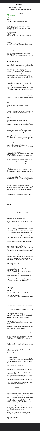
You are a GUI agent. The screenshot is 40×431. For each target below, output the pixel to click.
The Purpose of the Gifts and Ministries (11, 15)
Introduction (8, 14)
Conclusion (8, 17)
